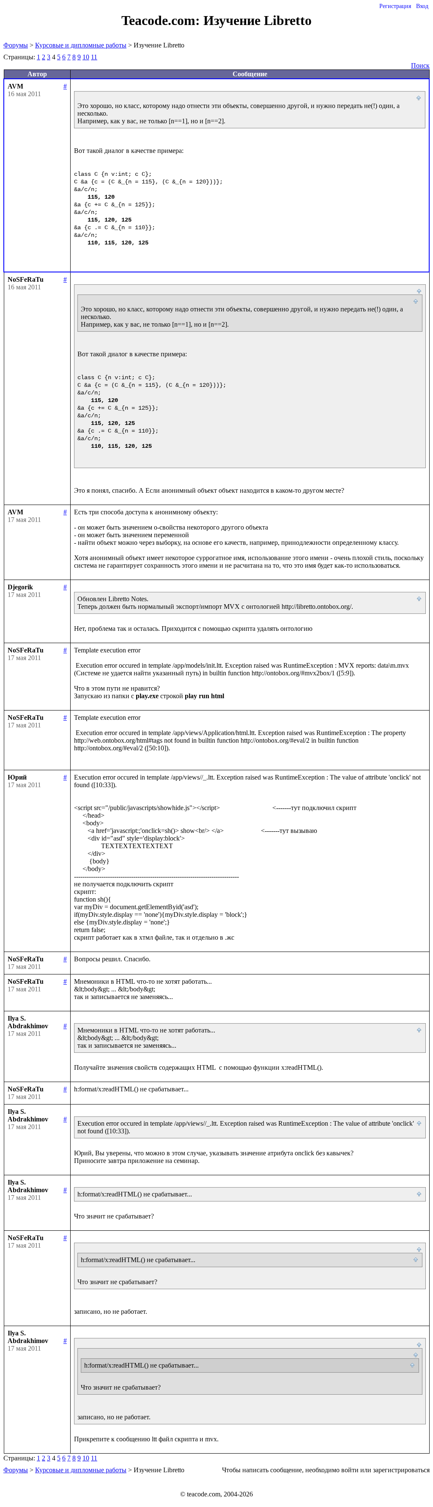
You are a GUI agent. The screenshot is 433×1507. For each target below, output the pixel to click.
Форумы (15, 45)
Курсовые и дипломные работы (80, 45)
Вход (422, 6)
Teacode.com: (162, 20)
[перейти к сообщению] (419, 98)
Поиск (420, 65)
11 (94, 57)
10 (85, 57)
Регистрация (395, 6)
